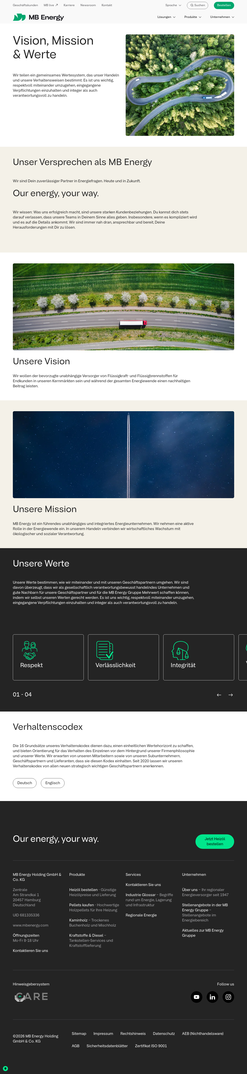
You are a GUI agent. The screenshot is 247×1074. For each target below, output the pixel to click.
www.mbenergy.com (30, 925)
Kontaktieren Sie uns (143, 885)
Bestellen (224, 5)
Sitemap (79, 1034)
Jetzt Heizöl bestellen (215, 841)
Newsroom (88, 5)
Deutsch (24, 783)
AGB (75, 1046)
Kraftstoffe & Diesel (86, 935)
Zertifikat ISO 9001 (151, 1046)
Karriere (69, 5)
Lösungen (164, 17)
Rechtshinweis (133, 1034)
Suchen (199, 5)
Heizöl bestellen (83, 890)
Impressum (103, 1034)
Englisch (52, 783)
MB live (49, 5)
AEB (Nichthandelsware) (202, 1034)
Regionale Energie (141, 915)
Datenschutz (164, 1034)
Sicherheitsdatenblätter (107, 1046)
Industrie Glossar (141, 895)
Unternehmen (220, 17)
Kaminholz (78, 920)
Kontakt (107, 5)
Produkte (190, 17)
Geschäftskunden (25, 5)
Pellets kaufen (81, 905)
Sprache (171, 5)
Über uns (190, 890)
